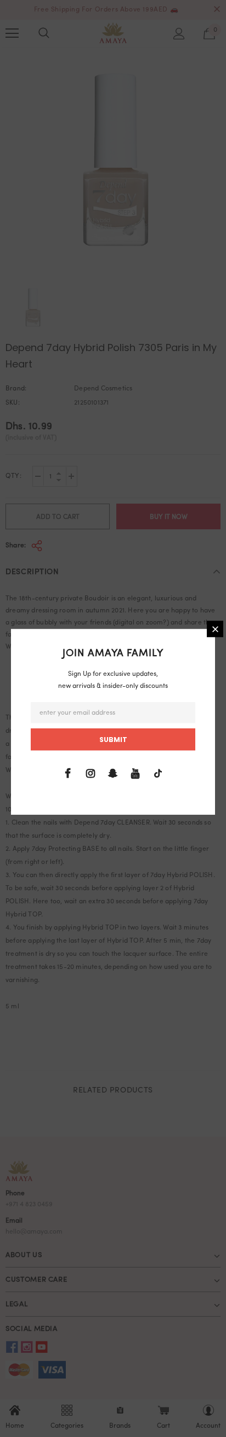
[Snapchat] (113, 774)
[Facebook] (68, 774)
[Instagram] (90, 774)
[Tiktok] (158, 774)
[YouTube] (135, 774)
